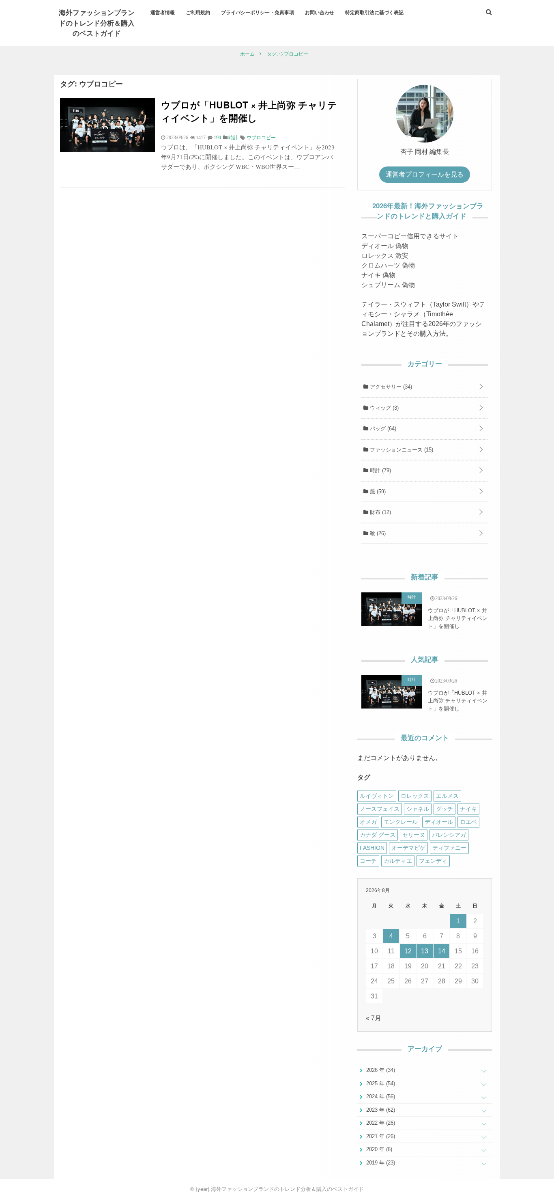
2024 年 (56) (380, 1096)
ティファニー (449, 848)
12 (408, 951)
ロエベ (468, 822)
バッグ (382, 429)
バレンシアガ (449, 835)
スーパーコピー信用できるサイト (410, 236)
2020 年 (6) (378, 1149)
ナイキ (468, 809)
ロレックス (415, 796)
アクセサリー (390, 387)
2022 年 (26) (380, 1123)
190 (217, 137)
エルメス (447, 796)
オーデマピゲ (408, 848)
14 (441, 951)
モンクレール (401, 822)
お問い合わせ (319, 12)
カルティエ (398, 861)
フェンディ (433, 861)
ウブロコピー (261, 137)
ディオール (439, 822)
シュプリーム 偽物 (388, 284)
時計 (379, 470)
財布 (379, 512)
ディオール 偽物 (384, 245)
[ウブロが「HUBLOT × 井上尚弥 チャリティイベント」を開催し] (107, 149)
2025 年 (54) (380, 1083)
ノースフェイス (379, 809)
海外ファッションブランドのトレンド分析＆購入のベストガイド (97, 22)
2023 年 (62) (380, 1110)
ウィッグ (383, 408)
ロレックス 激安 (384, 255)
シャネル (417, 809)
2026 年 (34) (380, 1070)
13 (424, 951)
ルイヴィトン (377, 796)
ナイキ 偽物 (378, 275)
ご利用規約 (198, 12)
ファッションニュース (400, 450)
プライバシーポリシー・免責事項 (257, 12)
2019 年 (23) (380, 1163)
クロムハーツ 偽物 (388, 265)
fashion (372, 848)
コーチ (368, 861)
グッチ (444, 809)
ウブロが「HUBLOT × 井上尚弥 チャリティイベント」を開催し (249, 111)
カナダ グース (377, 835)
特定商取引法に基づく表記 (374, 12)
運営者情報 (162, 12)
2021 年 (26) (380, 1136)
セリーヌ (413, 835)
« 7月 (373, 1018)
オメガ (368, 822)
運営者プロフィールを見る (425, 174)
